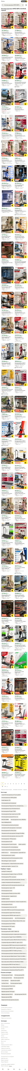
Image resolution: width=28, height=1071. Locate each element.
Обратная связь (4, 1058)
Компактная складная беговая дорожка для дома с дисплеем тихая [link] (7, 211)
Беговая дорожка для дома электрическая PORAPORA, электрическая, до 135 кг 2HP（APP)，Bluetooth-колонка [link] (20, 262)
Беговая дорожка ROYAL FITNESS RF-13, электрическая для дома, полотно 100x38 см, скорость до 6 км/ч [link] (7, 441)
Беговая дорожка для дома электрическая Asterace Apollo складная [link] (7, 775)
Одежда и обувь (4, 1032)
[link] (11, 795)
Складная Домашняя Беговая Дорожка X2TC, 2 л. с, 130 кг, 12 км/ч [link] (7, 312)
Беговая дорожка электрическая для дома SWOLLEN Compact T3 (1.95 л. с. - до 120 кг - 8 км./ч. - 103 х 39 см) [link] (7, 160)
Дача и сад (3, 1041)
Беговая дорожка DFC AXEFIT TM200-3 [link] (6, 518)
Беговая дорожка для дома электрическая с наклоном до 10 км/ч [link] (20, 83)
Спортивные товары (5, 1046)
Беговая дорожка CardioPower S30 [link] (5, 750)
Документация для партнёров (7, 1011)
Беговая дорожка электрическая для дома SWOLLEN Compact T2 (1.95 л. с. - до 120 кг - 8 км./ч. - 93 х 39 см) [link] (7, 83)
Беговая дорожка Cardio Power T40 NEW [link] (7, 621)
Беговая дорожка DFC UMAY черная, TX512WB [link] (20, 596)
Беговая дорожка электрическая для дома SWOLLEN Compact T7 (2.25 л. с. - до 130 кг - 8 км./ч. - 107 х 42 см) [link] (20, 312)
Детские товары (4, 1051)
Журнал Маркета (4, 1061)
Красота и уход (4, 1037)
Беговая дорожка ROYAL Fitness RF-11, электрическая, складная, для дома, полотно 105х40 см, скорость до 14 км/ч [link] (20, 568)
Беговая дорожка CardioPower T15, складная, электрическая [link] (20, 416)
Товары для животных (5, 1048)
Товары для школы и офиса (6, 1044)
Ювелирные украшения (6, 1053)
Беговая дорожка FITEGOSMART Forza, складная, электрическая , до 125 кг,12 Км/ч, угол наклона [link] (20, 337)
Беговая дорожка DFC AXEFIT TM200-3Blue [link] (6, 468)
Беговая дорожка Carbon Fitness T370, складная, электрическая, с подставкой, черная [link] (20, 775)
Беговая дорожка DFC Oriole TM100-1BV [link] (19, 185)
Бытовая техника (4, 1026)
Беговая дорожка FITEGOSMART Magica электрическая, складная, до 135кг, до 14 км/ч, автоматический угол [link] (7, 672)
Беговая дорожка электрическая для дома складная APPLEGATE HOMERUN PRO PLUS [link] (20, 390)
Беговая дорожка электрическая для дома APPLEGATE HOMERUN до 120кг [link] (7, 493)
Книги (2, 1043)
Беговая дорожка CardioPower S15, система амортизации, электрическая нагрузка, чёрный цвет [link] (7, 262)
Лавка (8, 1069)
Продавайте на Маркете (6, 1009)
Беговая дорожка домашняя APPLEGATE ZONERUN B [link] (19, 543)
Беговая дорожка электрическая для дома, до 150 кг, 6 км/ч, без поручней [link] (7, 646)
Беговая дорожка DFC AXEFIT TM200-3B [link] (6, 237)
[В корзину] (12, 27)
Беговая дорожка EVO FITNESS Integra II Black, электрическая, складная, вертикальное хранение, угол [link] (20, 237)
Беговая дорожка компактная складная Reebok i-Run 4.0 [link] (19, 109)
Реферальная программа (6, 1018)
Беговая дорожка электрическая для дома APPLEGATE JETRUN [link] (20, 135)
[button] (26, 5)
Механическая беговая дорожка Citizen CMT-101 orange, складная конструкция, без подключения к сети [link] (20, 468)
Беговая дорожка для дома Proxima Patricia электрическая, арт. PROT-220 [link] (7, 723)
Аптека (2, 1035)
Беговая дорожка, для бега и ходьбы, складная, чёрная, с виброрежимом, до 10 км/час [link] (7, 543)
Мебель (2, 1025)
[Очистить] (22, 5)
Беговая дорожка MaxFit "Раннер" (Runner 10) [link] (7, 287)
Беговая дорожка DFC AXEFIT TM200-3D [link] (6, 337)
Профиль (25, 1069)
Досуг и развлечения (5, 1023)
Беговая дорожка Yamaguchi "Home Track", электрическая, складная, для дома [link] (20, 723)
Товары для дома (4, 1034)
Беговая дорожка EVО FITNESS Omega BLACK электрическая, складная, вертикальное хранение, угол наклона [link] (7, 185)
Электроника (4, 1030)
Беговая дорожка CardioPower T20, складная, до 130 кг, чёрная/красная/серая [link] (20, 621)
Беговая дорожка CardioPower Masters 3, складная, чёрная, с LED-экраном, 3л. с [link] (20, 698)
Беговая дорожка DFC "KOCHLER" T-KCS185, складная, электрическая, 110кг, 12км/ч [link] (7, 364)
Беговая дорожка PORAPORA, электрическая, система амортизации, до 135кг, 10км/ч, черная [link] (20, 211)
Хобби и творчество (5, 1039)
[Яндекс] (10, 1066)
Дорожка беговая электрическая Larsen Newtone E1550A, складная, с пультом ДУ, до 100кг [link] (7, 698)
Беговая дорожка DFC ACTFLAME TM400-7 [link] (6, 109)
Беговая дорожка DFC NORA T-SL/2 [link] (19, 672)
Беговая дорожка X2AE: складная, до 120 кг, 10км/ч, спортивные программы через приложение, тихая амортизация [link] (7, 135)
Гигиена (2, 1028)
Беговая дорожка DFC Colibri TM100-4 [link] (6, 416)
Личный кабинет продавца (6, 1007)
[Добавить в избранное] (12, 13)
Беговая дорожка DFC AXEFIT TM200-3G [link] (6, 596)
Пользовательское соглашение (7, 1056)
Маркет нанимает (4, 1060)
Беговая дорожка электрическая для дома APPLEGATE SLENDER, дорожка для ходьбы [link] (20, 750)
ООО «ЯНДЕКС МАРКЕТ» (9, 1064)
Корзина (19, 1069)
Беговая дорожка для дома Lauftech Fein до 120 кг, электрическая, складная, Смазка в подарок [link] (7, 58)
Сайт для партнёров (5, 1012)
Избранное (14, 1069)
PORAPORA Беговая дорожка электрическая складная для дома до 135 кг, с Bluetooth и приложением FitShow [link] (20, 493)
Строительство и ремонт (6, 1050)
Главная (3, 1069)
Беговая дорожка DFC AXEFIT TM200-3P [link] (6, 568)
